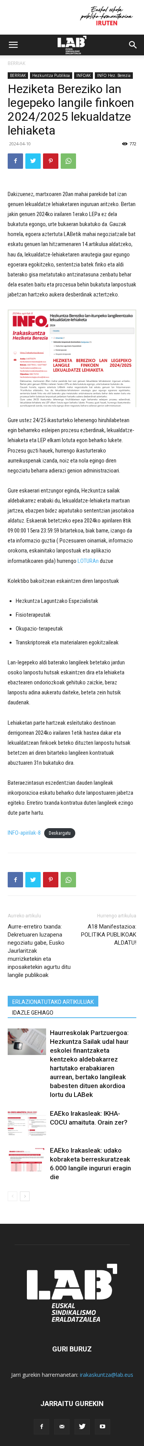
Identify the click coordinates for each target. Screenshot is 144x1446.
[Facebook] (15, 161)
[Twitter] (33, 161)
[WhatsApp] (68, 161)
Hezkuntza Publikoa (51, 75)
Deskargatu (60, 833)
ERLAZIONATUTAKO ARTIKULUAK (53, 1002)
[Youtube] (102, 1426)
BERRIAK (16, 63)
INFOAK (83, 75)
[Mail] (62, 1426)
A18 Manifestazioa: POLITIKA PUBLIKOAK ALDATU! (108, 934)
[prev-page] (12, 1196)
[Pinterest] (50, 161)
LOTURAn (88, 560)
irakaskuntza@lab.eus (106, 1374)
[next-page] (25, 1196)
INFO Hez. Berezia (114, 75)
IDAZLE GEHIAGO (32, 1013)
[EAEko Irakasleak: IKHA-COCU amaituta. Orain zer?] (27, 1122)
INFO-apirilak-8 (24, 832)
